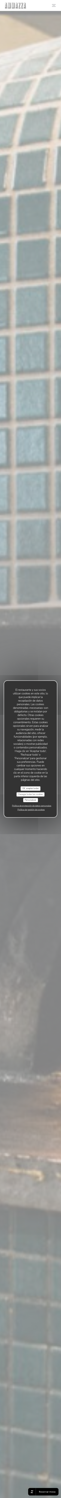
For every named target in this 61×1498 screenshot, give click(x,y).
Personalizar (30, 800)
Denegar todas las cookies (30, 794)
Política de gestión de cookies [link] (31, 809)
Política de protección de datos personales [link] (31, 805)
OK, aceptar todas (30, 788)
